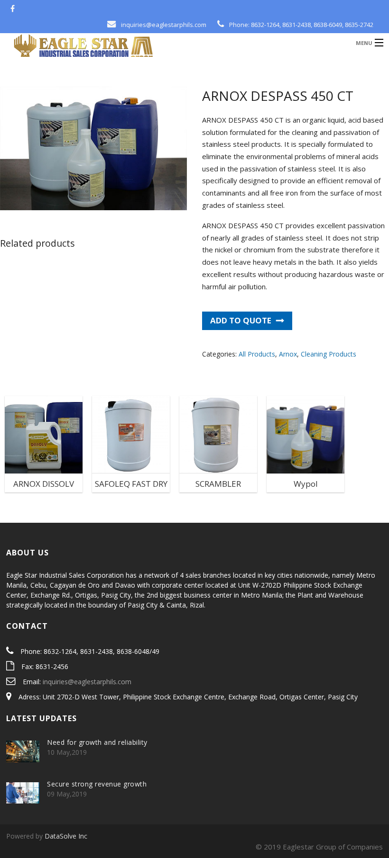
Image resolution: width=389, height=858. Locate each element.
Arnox (288, 353)
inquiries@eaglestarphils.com (87, 681)
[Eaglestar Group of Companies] (149, 48)
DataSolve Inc (66, 835)
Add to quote (240, 320)
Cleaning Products (328, 353)
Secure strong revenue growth (97, 783)
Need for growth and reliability (97, 742)
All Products (257, 353)
